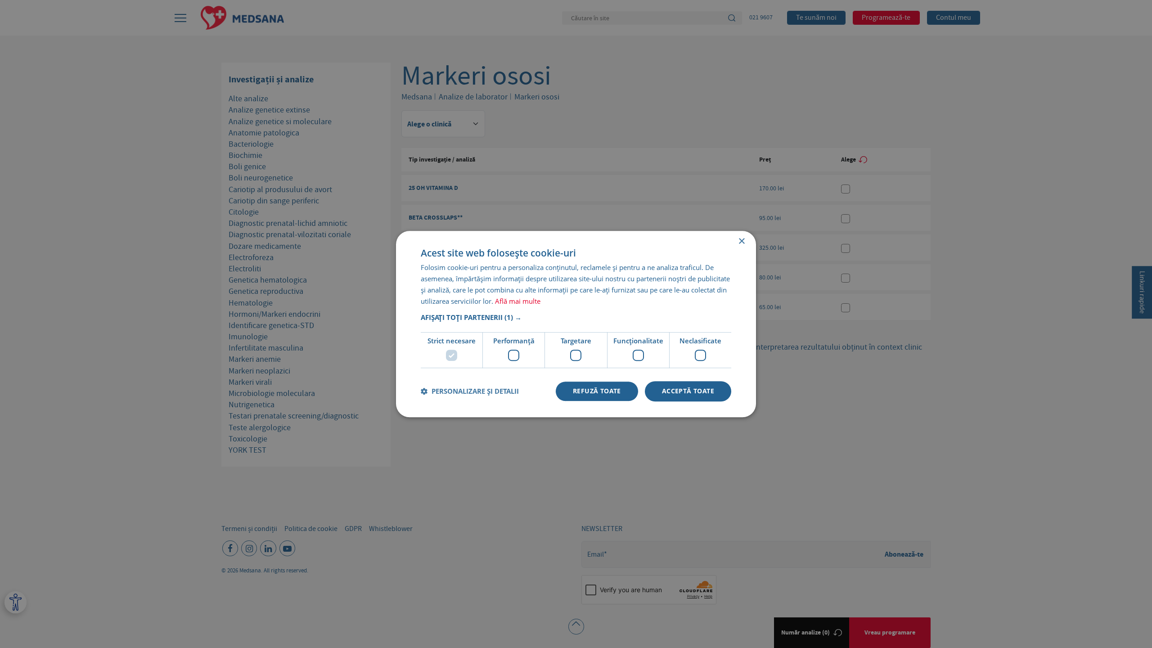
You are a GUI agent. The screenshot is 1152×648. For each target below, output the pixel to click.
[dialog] (576, 324)
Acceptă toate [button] (688, 391)
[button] (576, 318)
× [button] (741, 241)
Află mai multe (517, 301)
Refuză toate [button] (597, 391)
